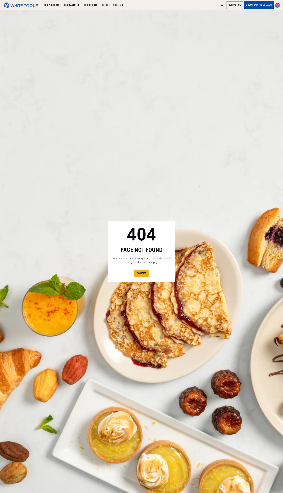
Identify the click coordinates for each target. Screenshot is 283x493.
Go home (141, 273)
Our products (51, 5)
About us (118, 5)
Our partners (71, 5)
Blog (105, 5)
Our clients (90, 5)
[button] (277, 5)
